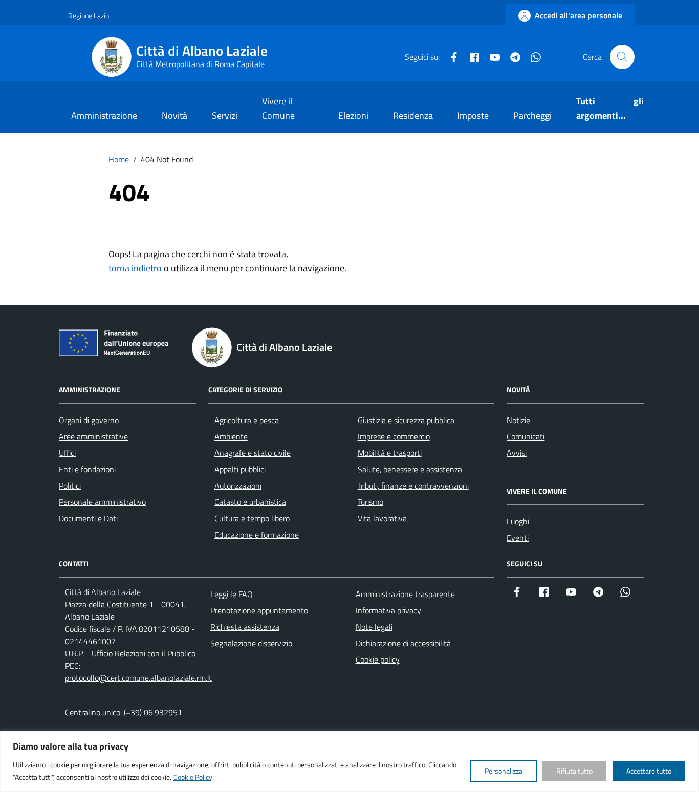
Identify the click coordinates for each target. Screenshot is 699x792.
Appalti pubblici (240, 469)
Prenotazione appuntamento (259, 610)
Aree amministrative (93, 436)
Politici (70, 485)
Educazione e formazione (256, 535)
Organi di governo (89, 420)
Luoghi (518, 521)
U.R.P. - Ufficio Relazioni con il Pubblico (130, 653)
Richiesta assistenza (244, 627)
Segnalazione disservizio (251, 643)
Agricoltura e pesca (246, 420)
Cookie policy (378, 659)
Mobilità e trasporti (390, 453)
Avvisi (517, 453)
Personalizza (503, 770)
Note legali (374, 627)
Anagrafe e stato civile (252, 453)
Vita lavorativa (382, 518)
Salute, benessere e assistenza (410, 469)
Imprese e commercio (394, 436)
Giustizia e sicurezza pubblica (406, 420)
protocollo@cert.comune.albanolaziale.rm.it (138, 678)
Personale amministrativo (102, 502)
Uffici (67, 453)
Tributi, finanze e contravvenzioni (413, 485)
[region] (349, 761)
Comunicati (525, 436)
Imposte (473, 115)
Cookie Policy (192, 777)
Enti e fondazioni (87, 469)
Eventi (518, 538)
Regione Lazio (88, 15)
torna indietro (135, 268)
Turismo (370, 502)
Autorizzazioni (237, 485)
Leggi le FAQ (231, 594)
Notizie (518, 420)
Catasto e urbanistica (250, 502)
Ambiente (231, 436)
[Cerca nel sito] (622, 57)
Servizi (224, 115)
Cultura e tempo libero (252, 518)
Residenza (413, 115)
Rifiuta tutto (574, 770)
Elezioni (353, 115)
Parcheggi (532, 115)
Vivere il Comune (278, 108)
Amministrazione (104, 115)
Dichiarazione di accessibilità (403, 643)
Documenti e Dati (88, 518)
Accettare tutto (648, 770)
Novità (174, 115)
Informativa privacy (388, 610)
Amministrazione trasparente (405, 594)
